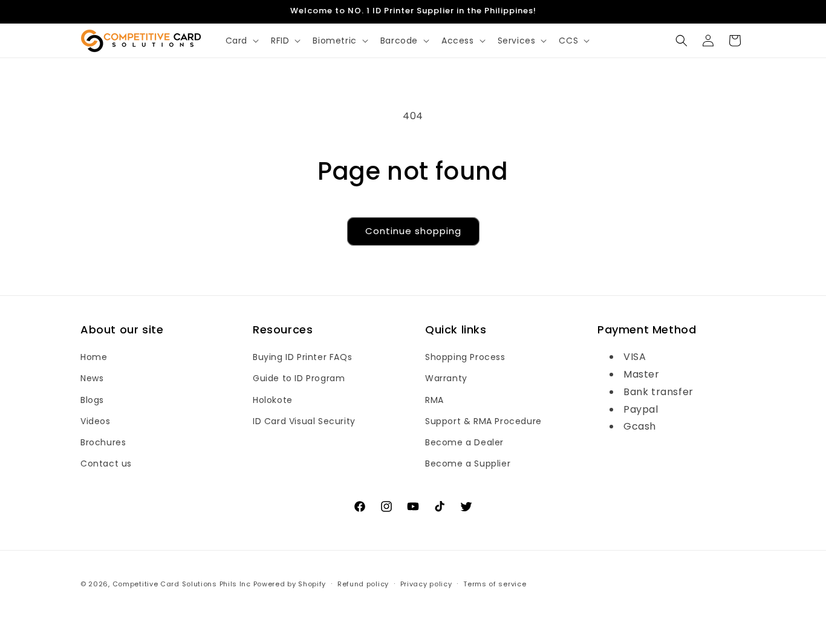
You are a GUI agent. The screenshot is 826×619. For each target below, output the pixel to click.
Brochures (103, 442)
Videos (95, 421)
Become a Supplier (467, 463)
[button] (241, 40)
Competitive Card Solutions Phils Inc (181, 584)
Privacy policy (426, 583)
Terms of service (494, 583)
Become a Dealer (464, 442)
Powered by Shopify (290, 584)
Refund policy (363, 583)
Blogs (92, 400)
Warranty (446, 379)
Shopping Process (465, 357)
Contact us (106, 463)
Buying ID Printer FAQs (302, 357)
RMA (434, 400)
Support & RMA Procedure (483, 421)
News (91, 379)
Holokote (273, 400)
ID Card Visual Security (304, 421)
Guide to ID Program (299, 379)
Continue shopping (413, 230)
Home (93, 357)
